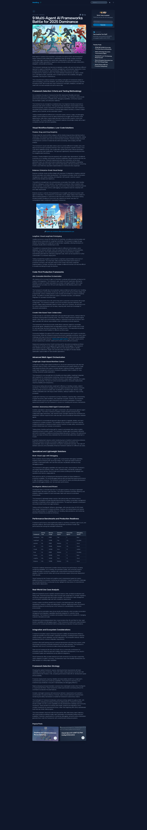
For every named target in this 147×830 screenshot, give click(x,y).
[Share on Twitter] (80, 15)
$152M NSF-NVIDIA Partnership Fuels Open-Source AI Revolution (103, 48)
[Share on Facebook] (83, 15)
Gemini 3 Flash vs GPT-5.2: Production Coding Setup (101, 65)
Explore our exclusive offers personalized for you (60, 231)
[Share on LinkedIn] (85, 15)
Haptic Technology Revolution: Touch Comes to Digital (102, 52)
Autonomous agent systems (60, 339)
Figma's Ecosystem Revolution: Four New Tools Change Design (104, 61)
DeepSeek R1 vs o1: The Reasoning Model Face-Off (103, 56)
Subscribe (103, 25)
